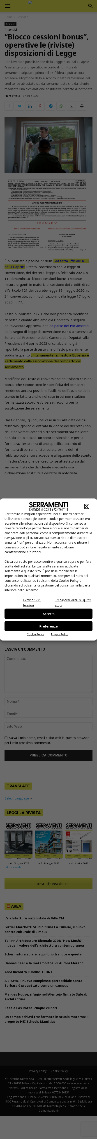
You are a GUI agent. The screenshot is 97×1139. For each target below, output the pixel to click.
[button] (86, 506)
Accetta (49, 613)
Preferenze (48, 626)
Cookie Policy (35, 634)
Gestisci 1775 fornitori (32, 602)
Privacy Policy (59, 634)
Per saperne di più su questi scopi (73, 602)
